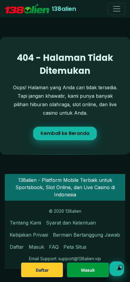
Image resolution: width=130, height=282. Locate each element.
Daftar (17, 247)
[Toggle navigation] (116, 9)
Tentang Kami (25, 223)
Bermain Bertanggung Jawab (86, 235)
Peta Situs (74, 247)
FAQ (54, 247)
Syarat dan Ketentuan (71, 223)
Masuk (36, 247)
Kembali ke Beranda (65, 133)
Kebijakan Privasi (29, 235)
